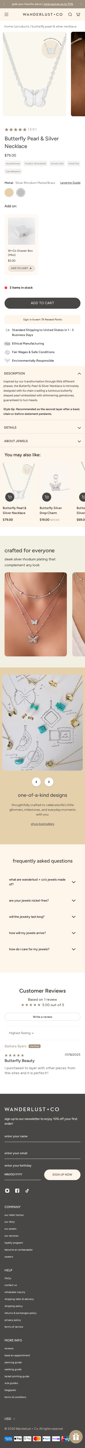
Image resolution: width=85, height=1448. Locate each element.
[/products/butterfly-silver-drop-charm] (56, 482)
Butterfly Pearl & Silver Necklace (14, 510)
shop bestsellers (42, 824)
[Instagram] (7, 1191)
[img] (14, 1055)
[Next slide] (48, 781)
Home (9, 26)
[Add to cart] (9, 497)
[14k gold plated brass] (9, 192)
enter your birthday (18, 1165)
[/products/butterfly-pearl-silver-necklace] (19, 482)
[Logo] (42, 14)
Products (22, 26)
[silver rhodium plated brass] (20, 192)
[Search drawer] (70, 14)
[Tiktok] (27, 1191)
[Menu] (9, 14)
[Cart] (78, 14)
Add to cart (42, 303)
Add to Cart (19, 268)
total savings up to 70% (58, 4)
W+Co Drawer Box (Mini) (20, 253)
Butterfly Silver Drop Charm (51, 510)
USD (8, 1419)
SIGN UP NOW (62, 1174)
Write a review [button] (42, 1017)
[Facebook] (17, 1191)
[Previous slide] (36, 781)
